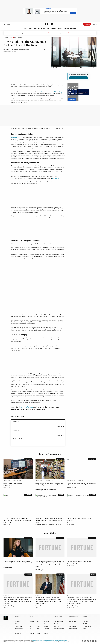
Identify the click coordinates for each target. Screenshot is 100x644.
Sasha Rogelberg (9, 606)
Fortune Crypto (39, 618)
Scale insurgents (15, 137)
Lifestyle (60, 28)
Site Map (84, 628)
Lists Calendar (17, 635)
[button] (25, 28)
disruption (80, 480)
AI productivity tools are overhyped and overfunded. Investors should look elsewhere (17, 519)
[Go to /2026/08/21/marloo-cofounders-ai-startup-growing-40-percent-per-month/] (50, 504)
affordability (49, 480)
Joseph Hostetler (73, 563)
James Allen (8, 49)
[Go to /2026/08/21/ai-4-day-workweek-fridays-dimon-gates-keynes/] (18, 469)
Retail (38, 623)
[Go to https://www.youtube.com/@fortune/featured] (95, 641)
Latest (30, 28)
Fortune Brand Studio (72, 621)
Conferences (46, 628)
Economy (6, 595)
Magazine (38, 633)
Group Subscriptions (72, 630)
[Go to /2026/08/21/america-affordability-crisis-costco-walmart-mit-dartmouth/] (50, 469)
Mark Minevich (72, 487)
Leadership (53, 28)
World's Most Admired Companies (21, 630)
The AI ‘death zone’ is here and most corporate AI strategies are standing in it (81, 484)
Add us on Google (78, 77)
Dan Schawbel (8, 485)
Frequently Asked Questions (59, 618)
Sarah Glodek (8, 567)
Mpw (45, 623)
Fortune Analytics (72, 623)
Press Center (85, 621)
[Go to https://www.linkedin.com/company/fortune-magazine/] (88, 641)
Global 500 (17, 623)
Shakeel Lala (47, 524)
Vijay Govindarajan (51, 489)
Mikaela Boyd (15, 49)
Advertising (71, 618)
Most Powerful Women (19, 628)
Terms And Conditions (87, 626)
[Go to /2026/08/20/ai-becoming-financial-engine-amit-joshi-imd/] (81, 504)
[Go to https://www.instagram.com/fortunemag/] (90, 641)
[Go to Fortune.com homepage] (50, 24)
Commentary (8, 37)
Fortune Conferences (72, 626)
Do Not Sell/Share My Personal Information (61, 640)
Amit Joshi (71, 522)
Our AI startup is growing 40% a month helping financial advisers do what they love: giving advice (50, 520)
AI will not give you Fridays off (13, 483)
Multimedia (73, 28)
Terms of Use (34, 640)
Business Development (73, 628)
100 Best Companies (18, 618)
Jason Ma (39, 606)
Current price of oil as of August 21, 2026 (51, 33)
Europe (31, 630)
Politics (70, 595)
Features (30, 407)
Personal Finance (47, 630)
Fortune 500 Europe (18, 626)
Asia (30, 628)
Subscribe (87, 24)
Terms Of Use (56, 626)
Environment (32, 633)
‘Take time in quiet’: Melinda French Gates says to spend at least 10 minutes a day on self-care (18, 563)
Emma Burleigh (41, 569)
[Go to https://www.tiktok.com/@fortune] (93, 641)
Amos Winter (40, 489)
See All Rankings (18, 633)
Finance (43, 28)
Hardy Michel (40, 524)
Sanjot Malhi (8, 522)
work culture (17, 480)
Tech (48, 28)
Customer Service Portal (58, 621)
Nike (28, 181)
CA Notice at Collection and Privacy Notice (48, 640)
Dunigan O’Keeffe (25, 49)
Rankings (66, 28)
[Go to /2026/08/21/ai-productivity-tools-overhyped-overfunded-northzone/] (18, 504)
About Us (84, 618)
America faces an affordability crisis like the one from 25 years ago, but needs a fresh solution (49, 484)
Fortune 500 (37, 28)
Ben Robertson (57, 524)
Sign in (94, 24)
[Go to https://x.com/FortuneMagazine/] (85, 641)
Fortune (24, 407)
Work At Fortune (86, 623)
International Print (57, 630)
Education (46, 633)
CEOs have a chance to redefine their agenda (52, 92)
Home (25, 28)
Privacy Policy (56, 623)
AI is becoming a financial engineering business (79, 519)
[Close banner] (87, 74)
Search (8, 24)
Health (38, 621)
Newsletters (39, 630)
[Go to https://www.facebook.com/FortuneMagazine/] (82, 641)
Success (31, 623)
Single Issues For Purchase (59, 628)
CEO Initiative (46, 626)
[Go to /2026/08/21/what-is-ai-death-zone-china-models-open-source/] (81, 469)
